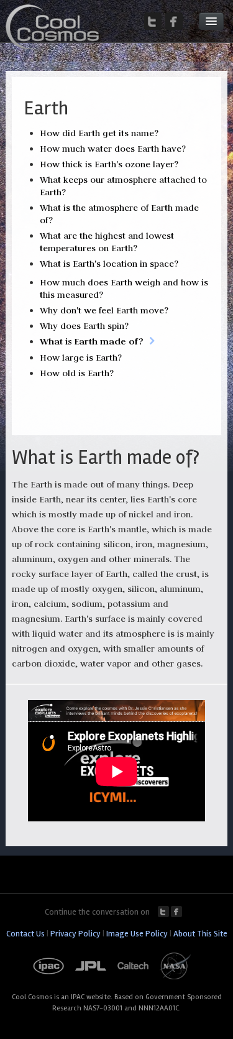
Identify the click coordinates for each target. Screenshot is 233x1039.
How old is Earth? (77, 373)
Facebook (176, 911)
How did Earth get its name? (99, 133)
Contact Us (25, 933)
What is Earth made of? (92, 341)
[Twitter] (153, 21)
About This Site (200, 933)
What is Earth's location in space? (109, 263)
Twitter (163, 911)
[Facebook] (174, 21)
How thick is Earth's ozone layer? (109, 164)
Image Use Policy (137, 933)
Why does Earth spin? (84, 325)
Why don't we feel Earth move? (104, 310)
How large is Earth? (81, 357)
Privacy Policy (75, 933)
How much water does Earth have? (113, 148)
